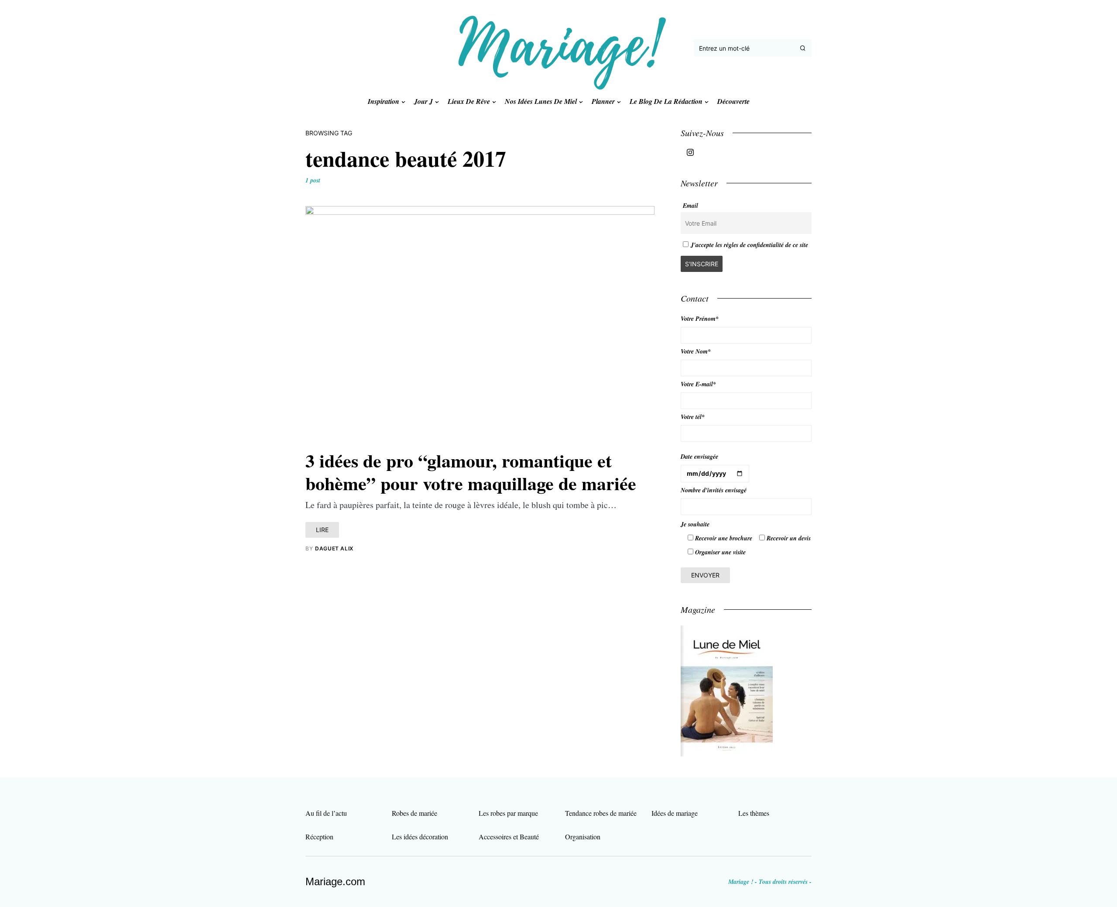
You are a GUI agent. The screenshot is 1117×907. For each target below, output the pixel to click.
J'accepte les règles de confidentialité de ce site (749, 244)
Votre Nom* (696, 351)
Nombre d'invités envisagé (714, 490)
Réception (319, 836)
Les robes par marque (508, 813)
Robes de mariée (414, 813)
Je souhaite (695, 524)
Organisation (582, 836)
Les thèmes (753, 813)
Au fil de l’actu (326, 813)
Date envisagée (699, 456)
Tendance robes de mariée (601, 813)
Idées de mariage (674, 813)
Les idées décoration (420, 836)
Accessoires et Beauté (509, 836)
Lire (322, 529)
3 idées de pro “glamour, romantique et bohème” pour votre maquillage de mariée (470, 472)
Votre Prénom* (700, 318)
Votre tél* (693, 416)
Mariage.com (335, 881)
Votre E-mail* (698, 384)
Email (690, 205)
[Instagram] (690, 152)
